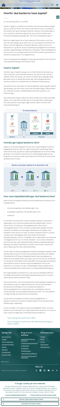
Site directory (6, 361)
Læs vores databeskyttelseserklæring (16, 395)
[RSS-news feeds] (57, 370)
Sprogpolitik (24, 348)
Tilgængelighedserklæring (29, 353)
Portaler (42, 337)
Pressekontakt (6, 352)
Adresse (4, 347)
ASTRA (42, 339)
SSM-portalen (44, 344)
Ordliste (4, 339)
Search (52, 5)
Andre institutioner (7, 342)
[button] (57, 2)
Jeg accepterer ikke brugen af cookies (31, 403)
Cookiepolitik (25, 346)
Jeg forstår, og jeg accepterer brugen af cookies (31, 399)
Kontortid (5, 350)
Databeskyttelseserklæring (29, 343)
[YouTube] (48, 370)
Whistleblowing (45, 347)
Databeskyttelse (26, 351)
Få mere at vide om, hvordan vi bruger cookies (43, 395)
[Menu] (57, 4)
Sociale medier (6, 355)
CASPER (42, 342)
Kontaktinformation (8, 344)
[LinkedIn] (40, 370)
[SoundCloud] (52, 370)
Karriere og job (6, 337)
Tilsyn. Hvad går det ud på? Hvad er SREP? (21, 318)
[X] (36, 370)
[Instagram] (44, 370)
